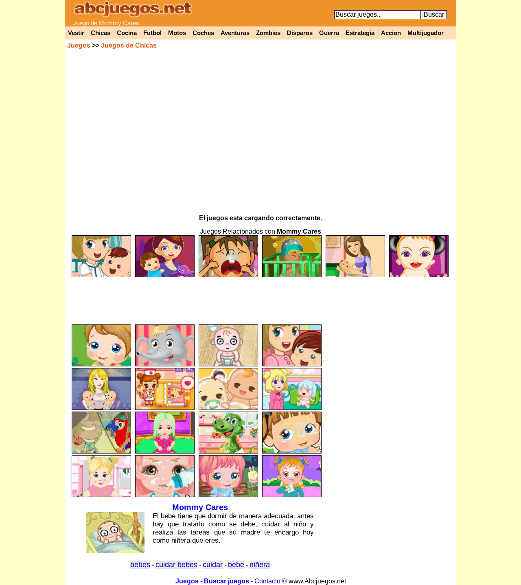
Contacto (267, 581)
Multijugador (425, 33)
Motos (177, 33)
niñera (260, 565)
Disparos (300, 33)
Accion (391, 33)
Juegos (78, 45)
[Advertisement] (260, 297)
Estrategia (360, 33)
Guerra (329, 33)
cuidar (213, 565)
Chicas (100, 33)
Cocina (127, 33)
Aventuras (235, 33)
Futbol (152, 33)
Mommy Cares (200, 507)
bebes (140, 565)
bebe (236, 565)
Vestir (76, 33)
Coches (203, 33)
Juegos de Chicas (129, 45)
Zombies (268, 33)
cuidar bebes (176, 565)
